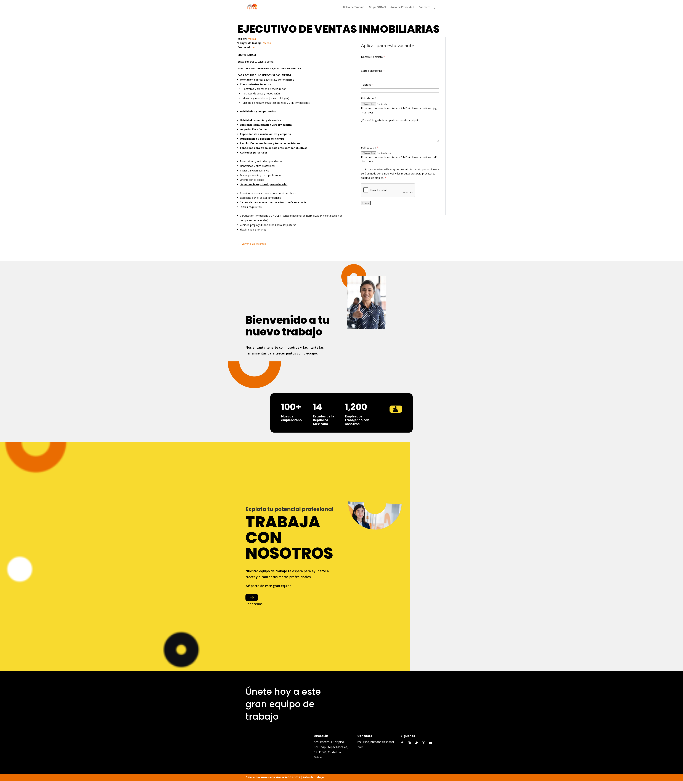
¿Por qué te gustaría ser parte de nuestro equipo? (389, 120)
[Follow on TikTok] (416, 743)
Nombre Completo (373, 57)
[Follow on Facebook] (402, 743)
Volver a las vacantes (254, 243)
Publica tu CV (369, 147)
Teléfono (367, 84)
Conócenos (254, 604)
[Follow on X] (423, 743)
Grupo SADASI (377, 7)
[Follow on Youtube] (430, 743)
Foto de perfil (369, 98)
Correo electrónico (373, 70)
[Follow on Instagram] (409, 743)
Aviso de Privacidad (402, 7)
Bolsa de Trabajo (353, 7)
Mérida (252, 38)
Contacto (424, 7)
